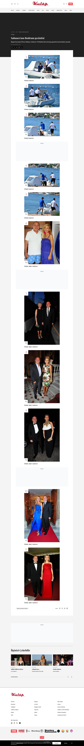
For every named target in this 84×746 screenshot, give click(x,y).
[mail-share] (19, 47)
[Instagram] (11, 723)
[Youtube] (20, 723)
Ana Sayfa (12, 31)
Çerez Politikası (61, 707)
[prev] (68, 676)
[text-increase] (22, 47)
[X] (17, 723)
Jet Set (52, 10)
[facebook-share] (12, 47)
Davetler (18, 10)
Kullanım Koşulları (62, 712)
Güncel (12, 10)
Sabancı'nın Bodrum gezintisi (24, 31)
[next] (71, 676)
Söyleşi (47, 10)
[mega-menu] (66, 4)
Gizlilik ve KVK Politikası (63, 709)
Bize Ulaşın (60, 701)
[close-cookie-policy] (72, 743)
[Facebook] (14, 723)
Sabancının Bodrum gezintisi (22, 608)
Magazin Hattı (59, 10)
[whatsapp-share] (17, 47)
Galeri (66, 10)
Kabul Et (56, 743)
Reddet (65, 743)
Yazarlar (36, 709)
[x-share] (14, 47)
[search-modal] (64, 4)
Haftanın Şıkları (31, 10)
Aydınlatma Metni (62, 715)
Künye (59, 704)
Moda (38, 10)
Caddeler (24, 10)
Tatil (42, 10)
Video (71, 10)
